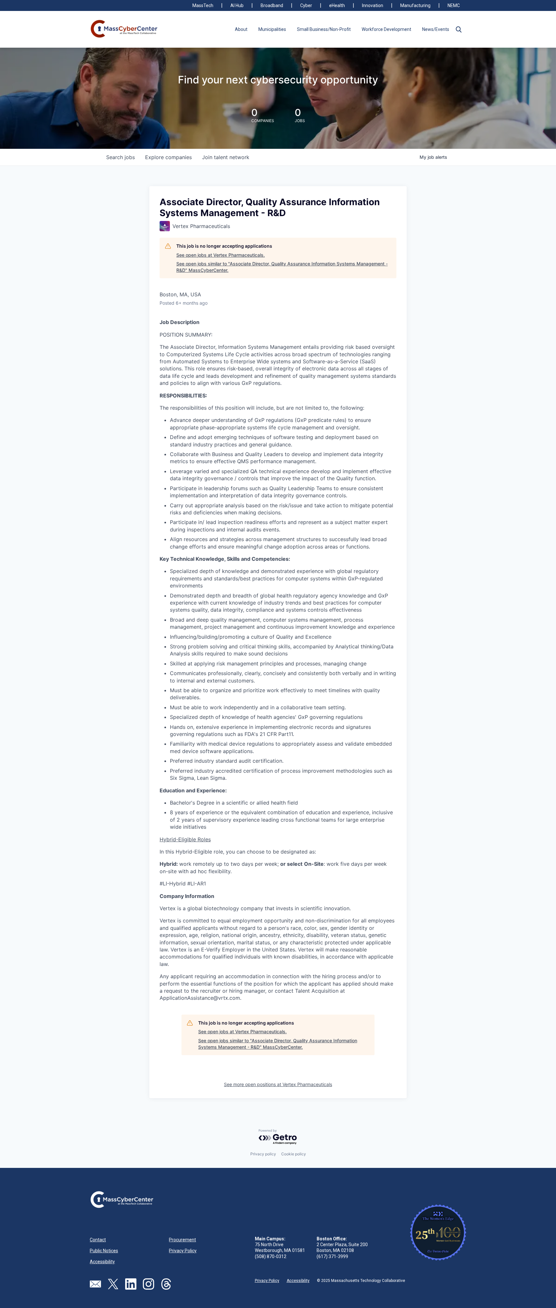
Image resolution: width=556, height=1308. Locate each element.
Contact (98, 1239)
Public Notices (104, 1250)
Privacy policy (263, 1153)
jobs (120, 157)
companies (168, 157)
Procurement (182, 1239)
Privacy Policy (183, 1250)
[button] (458, 29)
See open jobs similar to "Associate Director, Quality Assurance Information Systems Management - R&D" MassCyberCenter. (282, 267)
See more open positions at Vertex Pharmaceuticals (278, 1084)
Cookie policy (293, 1153)
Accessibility (102, 1261)
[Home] (124, 29)
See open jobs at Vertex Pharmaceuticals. (220, 255)
